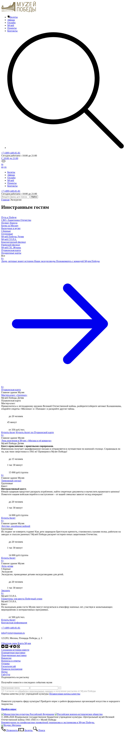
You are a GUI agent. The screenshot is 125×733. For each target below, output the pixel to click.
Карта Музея (24, 643)
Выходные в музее (10, 228)
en (2, 167)
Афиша (11, 20)
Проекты (12, 28)
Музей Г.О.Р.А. (9, 239)
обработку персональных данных (35, 691)
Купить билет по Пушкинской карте (35, 432)
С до (9, 158)
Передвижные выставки (14, 655)
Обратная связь (9, 643)
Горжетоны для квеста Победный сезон (21, 598)
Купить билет (8, 432)
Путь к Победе (8, 217)
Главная (5, 199)
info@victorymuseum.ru (13, 633)
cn (5, 167)
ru (2, 164)
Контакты (12, 31)
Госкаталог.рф (8, 666)
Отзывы (5, 663)
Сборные (6, 231)
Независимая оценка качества (64, 694)
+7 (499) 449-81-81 (10, 153)
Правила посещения (11, 669)
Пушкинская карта (11, 250)
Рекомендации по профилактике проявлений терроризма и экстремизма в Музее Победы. (48, 722)
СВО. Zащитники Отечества (16, 220)
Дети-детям (7, 566)
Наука (4, 671)
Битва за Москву (9, 225)
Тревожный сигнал (11, 480)
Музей (10, 25)
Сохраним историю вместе (15, 650)
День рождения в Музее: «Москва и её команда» (26, 440)
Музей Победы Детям (12, 236)
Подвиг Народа (9, 223)
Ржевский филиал (10, 244)
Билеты (14, 17)
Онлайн (11, 22)
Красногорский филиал (13, 242)
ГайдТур (5, 674)
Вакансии (6, 658)
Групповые (7, 234)
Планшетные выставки (13, 652)
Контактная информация (14, 622)
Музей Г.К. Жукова (11, 247)
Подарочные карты (11, 253)
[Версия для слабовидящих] (3, 161)
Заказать (5, 590)
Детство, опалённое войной (15, 526)
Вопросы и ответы (11, 661)
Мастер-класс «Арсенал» (14, 395)
